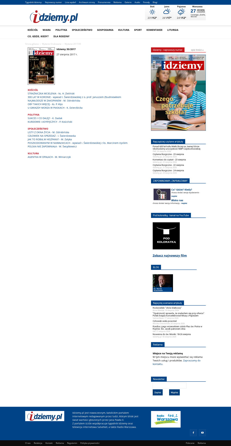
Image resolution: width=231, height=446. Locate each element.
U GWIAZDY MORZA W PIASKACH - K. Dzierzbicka (55, 107)
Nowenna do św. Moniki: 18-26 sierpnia (172, 334)
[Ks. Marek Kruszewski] (163, 286)
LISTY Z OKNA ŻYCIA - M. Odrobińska (48, 132)
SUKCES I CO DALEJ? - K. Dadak (45, 118)
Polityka (61, 29)
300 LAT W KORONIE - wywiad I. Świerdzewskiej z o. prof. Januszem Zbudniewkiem (74, 97)
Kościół (33, 29)
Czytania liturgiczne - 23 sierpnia (168, 154)
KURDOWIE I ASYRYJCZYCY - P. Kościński (50, 121)
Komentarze (154, 29)
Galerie (128, 2)
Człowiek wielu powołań (165, 321)
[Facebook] (193, 432)
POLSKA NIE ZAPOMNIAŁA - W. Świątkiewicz (52, 146)
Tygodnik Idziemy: (33, 2)
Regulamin (72, 443)
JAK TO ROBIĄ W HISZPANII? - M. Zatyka (50, 139)
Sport (138, 29)
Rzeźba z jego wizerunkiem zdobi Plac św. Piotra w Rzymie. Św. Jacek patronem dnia (177, 327)
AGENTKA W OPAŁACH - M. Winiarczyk (49, 157)
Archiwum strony (87, 2)
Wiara (47, 29)
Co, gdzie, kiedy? (38, 36)
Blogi (155, 2)
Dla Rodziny (61, 36)
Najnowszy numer (53, 2)
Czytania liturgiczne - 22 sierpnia (168, 165)
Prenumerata (104, 2)
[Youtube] (202, 432)
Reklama (117, 2)
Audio (137, 2)
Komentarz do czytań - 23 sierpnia (169, 159)
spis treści (196, 50)
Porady (146, 2)
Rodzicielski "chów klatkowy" (167, 308)
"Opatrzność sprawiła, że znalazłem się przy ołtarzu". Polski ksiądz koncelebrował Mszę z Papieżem (179, 314)
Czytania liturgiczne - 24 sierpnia (168, 170)
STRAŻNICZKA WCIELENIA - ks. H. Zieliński (51, 93)
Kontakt (49, 443)
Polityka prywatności (89, 443)
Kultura (123, 29)
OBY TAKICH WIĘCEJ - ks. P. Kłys (45, 104)
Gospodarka (105, 29)
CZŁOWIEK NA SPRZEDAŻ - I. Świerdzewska (52, 135)
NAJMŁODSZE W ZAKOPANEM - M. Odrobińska (54, 100)
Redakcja (38, 443)
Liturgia (172, 29)
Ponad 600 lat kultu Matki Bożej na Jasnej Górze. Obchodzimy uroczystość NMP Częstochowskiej (176, 147)
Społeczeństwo (82, 29)
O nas (28, 443)
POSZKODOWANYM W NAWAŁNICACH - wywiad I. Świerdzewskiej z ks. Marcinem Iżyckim (78, 142)
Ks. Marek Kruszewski (158, 289)
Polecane (190, 443)
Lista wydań (70, 2)
